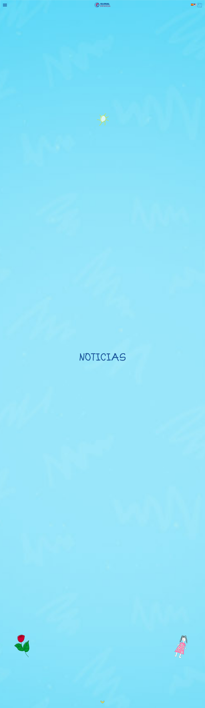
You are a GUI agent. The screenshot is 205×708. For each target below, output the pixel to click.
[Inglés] (195, 4)
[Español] (192, 4)
